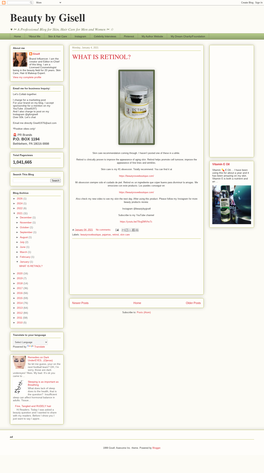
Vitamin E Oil (221, 164)
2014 (20, 302)
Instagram (80, 36)
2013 (20, 307)
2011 (20, 317)
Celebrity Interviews (105, 36)
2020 (20, 273)
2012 (20, 312)
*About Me (34, 36)
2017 (20, 288)
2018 (20, 283)
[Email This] (123, 230)
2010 (20, 322)
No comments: (104, 229)
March (24, 252)
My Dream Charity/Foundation (188, 36)
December (26, 217)
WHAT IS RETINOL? (101, 56)
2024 (20, 203)
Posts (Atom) (144, 312)
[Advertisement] (136, 266)
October (25, 227)
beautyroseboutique (90, 234)
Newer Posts (80, 303)
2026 (20, 198)
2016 (20, 293)
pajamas (106, 234)
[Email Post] (116, 229)
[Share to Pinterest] (137, 230)
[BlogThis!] (127, 230)
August (24, 237)
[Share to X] (130, 230)
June (23, 246)
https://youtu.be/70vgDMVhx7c (136, 221)
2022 (20, 208)
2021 (20, 213)
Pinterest (129, 36)
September (26, 232)
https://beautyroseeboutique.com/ (136, 176)
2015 (20, 298)
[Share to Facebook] (133, 230)
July (22, 242)
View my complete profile (27, 77)
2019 (20, 278)
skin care (125, 234)
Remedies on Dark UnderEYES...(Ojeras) (40, 359)
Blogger (156, 448)
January (25, 261)
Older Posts (193, 303)
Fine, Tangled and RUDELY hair (33, 406)
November (26, 222)
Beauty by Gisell (47, 17)
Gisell (36, 53)
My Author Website (152, 36)
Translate (39, 346)
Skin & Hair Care (57, 36)
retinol (115, 234)
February (25, 256)
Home (17, 36)
